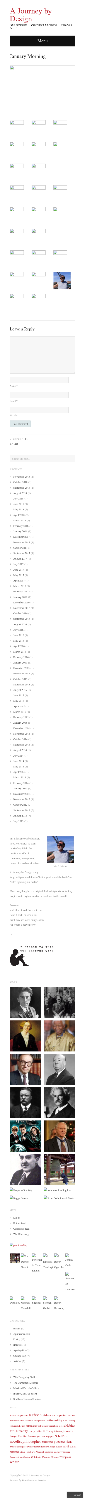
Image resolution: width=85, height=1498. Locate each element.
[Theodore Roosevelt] (25, 1102)
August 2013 (20, 815)
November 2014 (21, 733)
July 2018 (18, 498)
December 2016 (21, 602)
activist (13, 1415)
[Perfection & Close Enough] (37, 1263)
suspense (49, 1451)
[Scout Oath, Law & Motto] (59, 1197)
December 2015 (21, 668)
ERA (65, 1420)
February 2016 (21, 657)
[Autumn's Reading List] (57, 1189)
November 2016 (21, 607)
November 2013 (21, 799)
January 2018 (20, 531)
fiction (22, 1425)
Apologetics (19, 1350)
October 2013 (20, 804)
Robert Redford (41, 1446)
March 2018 (19, 520)
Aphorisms (19, 1333)
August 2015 (20, 690)
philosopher (31, 1441)
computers (39, 1420)
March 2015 (19, 711)
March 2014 (19, 777)
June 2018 (18, 504)
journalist (68, 1431)
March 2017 (19, 586)
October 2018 (20, 482)
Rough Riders (55, 1446)
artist (26, 1415)
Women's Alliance (50, 1457)
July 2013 (18, 821)
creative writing (53, 1420)
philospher (47, 1442)
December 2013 (21, 793)
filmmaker (31, 1425)
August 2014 (20, 750)
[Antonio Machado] (25, 1169)
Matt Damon (29, 1436)
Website (13, 415)
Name (14, 385)
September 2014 (21, 744)
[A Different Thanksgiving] (48, 1261)
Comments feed (21, 1228)
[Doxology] (15, 1300)
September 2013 (21, 810)
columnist (29, 1420)
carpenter (61, 1415)
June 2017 (18, 569)
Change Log (19, 1355)
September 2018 (21, 487)
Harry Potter (35, 1431)
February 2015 (21, 717)
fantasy (71, 1420)
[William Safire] (59, 1135)
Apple (20, 1415)
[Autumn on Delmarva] (70, 1281)
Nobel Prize (61, 1436)
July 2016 (18, 629)
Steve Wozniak (37, 1451)
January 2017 (20, 597)
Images (17, 1344)
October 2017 (20, 547)
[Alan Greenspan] (25, 1069)
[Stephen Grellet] (48, 1303)
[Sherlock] (37, 1300)
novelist (16, 1441)
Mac (20, 1436)
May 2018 (18, 509)
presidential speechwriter (22, 1446)
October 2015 (20, 679)
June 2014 (18, 761)
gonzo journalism (50, 1425)
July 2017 (18, 564)
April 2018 (19, 515)
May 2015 (18, 700)
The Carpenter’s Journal (25, 1382)
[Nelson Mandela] (59, 1035)
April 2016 (19, 646)
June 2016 (18, 635)
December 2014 (21, 728)
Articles (17, 1361)
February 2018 (21, 525)
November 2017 (21, 542)
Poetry (16, 1339)
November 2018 (21, 476)
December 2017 (21, 536)
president (66, 1441)
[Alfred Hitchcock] (59, 1069)
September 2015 (21, 684)
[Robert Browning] (59, 1303)
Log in (16, 1217)
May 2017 (18, 575)
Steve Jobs (25, 1451)
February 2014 (21, 783)
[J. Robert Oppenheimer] (59, 1261)
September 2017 (21, 553)
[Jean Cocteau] (25, 1002)
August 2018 (20, 493)
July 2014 (18, 755)
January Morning (28, 56)
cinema (20, 1420)
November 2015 (21, 673)
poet (57, 1441)
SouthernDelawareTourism (27, 1399)
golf (40, 1425)
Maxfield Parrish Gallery (26, 1388)
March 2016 (19, 651)
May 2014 (18, 766)
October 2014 (20, 739)
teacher (57, 1451)
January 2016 (20, 662)
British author (47, 1415)
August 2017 (20, 558)
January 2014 (20, 788)
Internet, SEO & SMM (25, 1393)
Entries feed (19, 1223)
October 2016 (20, 613)
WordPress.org (21, 1234)
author (34, 1414)
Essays (16, 1328)
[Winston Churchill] (26, 1303)
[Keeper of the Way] (21, 1189)
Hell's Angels (49, 1431)
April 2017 (19, 580)
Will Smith (36, 1457)
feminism (14, 1425)
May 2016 (18, 640)
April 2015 (19, 706)
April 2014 (19, 772)
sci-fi (66, 1446)
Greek (62, 1425)
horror (59, 1431)
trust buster (25, 1457)
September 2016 (21, 618)
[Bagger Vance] (19, 1197)
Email (14, 400)
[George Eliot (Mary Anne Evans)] (25, 1035)
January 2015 (20, 722)
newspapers (48, 1436)
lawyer (13, 1436)
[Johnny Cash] (70, 1260)
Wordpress (65, 1457)
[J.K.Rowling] (25, 1135)
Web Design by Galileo (25, 1377)
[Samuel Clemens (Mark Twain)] (59, 1102)
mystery (39, 1436)
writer (14, 1461)
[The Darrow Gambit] (26, 1261)
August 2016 (20, 624)
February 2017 (21, 591)
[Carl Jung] (59, 1002)
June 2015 (18, 695)
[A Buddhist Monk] (59, 1169)
